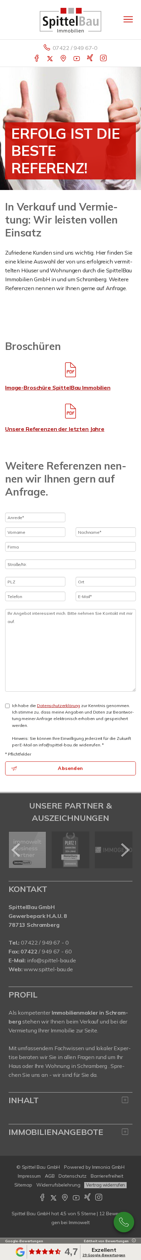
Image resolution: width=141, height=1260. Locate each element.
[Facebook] (37, 58)
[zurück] (16, 850)
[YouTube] (77, 58)
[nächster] (124, 850)
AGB (50, 1176)
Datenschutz (73, 1176)
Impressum (29, 1176)
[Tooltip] (133, 1241)
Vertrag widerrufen (105, 1185)
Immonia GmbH (108, 1167)
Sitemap (23, 1185)
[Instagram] (104, 58)
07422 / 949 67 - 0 (44, 942)
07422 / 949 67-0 (75, 47)
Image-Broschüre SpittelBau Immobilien (58, 387)
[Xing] (90, 58)
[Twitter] (50, 58)
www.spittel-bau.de (48, 969)
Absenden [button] (70, 768)
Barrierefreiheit (107, 1176)
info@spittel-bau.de (51, 960)
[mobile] (128, 19)
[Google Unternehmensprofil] (64, 58)
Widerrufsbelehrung (58, 1185)
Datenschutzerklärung (58, 705)
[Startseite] (70, 19)
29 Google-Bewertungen (103, 1255)
